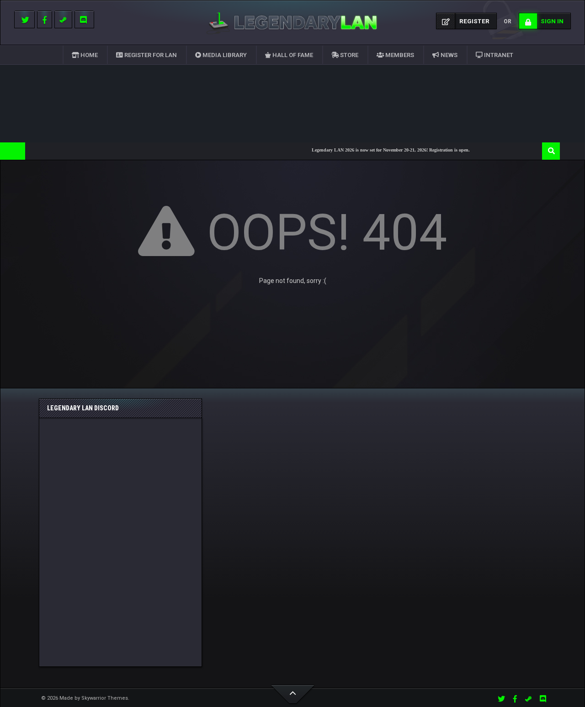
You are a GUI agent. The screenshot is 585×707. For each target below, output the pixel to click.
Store (348, 55)
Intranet (498, 55)
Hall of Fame (292, 55)
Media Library (224, 55)
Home (88, 55)
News (448, 55)
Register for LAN (150, 55)
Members (399, 55)
